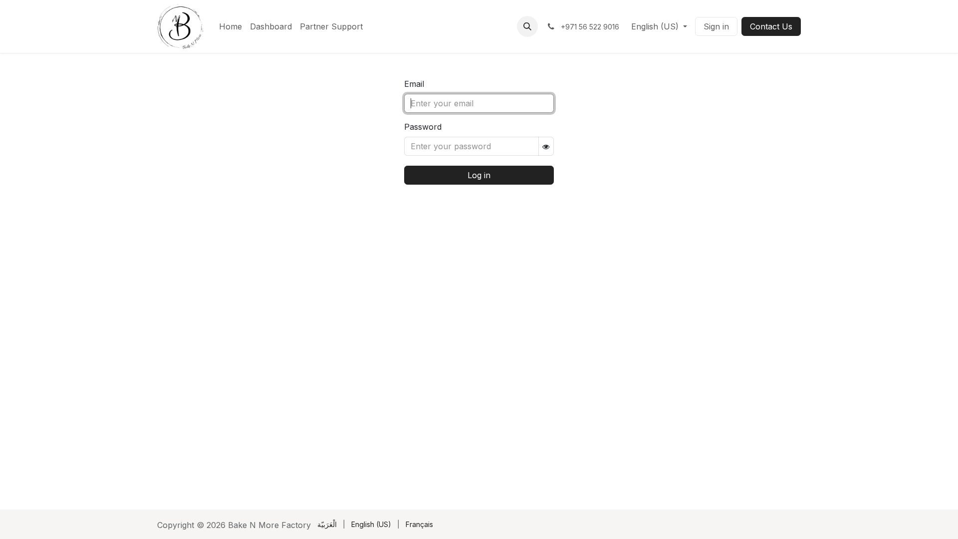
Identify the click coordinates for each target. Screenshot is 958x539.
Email (414, 84)
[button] (527, 26)
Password (423, 127)
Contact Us (771, 26)
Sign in (716, 26)
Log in (479, 175)
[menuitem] (230, 26)
